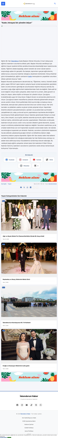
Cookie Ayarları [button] (3, 437)
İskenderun (15, 61)
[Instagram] (22, 405)
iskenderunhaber (52, 184)
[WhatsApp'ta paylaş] (27, 187)
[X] (36, 405)
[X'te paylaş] (24, 187)
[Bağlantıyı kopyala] (37, 187)
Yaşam (9, 184)
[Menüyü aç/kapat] (3, 3)
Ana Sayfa (3, 184)
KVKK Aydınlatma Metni (29, 421)
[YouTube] (26, 405)
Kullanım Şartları (29, 424)
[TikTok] (31, 405)
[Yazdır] (33, 187)
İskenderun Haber (29, 396)
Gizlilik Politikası (29, 427)
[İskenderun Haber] (29, 3)
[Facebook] (17, 405)
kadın (30, 76)
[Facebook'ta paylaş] (21, 187)
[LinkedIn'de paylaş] (30, 187)
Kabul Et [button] (9, 437)
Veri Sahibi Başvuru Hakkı (29, 418)
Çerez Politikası (29, 431)
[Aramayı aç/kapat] (55, 3)
